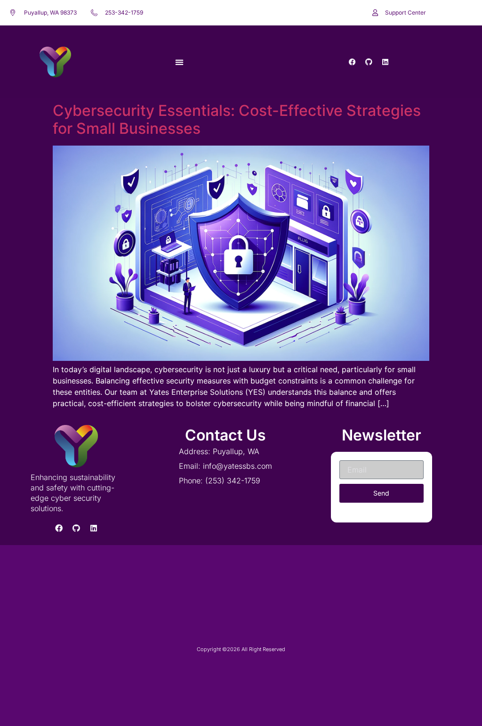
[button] (179, 62)
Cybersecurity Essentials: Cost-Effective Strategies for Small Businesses (237, 119)
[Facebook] (352, 62)
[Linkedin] (385, 62)
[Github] (369, 62)
